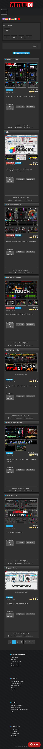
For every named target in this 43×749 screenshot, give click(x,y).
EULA (12, 712)
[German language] (12, 19)
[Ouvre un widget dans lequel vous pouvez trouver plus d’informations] (34, 745)
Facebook (15, 729)
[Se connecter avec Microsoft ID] (14, 37)
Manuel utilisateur (16, 683)
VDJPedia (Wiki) (16, 685)
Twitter (14, 736)
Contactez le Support (17, 681)
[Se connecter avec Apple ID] (21, 37)
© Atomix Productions (22, 747)
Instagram (15, 733)
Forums (13, 690)
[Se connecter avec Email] (7, 30)
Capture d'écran (16, 666)
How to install (29, 127)
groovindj (35, 597)
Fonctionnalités (16, 662)
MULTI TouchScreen (13, 277)
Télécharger (14, 657)
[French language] (9, 19)
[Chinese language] (19, 19)
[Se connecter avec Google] (28, 37)
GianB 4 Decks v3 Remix (14, 423)
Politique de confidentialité (19, 709)
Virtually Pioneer (12, 59)
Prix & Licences (15, 664)
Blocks (8, 132)
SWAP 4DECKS (11, 495)
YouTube (15, 731)
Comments (19, 127)
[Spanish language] (6, 19)
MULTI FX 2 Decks (12, 350)
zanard (36, 235)
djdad (36, 162)
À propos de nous (16, 705)
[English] (3, 19)
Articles (13, 688)
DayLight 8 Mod (11, 568)
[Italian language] (15, 19)
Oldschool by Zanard (13, 205)
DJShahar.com (34, 452)
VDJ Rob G (35, 89)
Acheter (13, 659)
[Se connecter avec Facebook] (7, 37)
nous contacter (16, 707)
